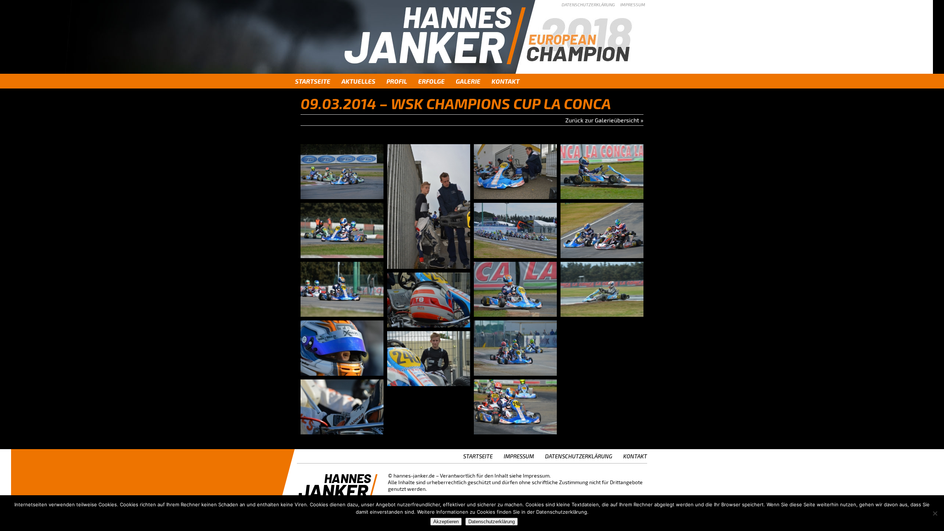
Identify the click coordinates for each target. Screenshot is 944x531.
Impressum (632, 4)
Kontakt (506, 81)
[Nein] (934, 513)
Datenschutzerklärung (588, 4)
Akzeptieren (446, 521)
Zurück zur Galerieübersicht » (604, 120)
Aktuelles (358, 81)
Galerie (468, 81)
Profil (396, 81)
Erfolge (431, 81)
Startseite (312, 81)
